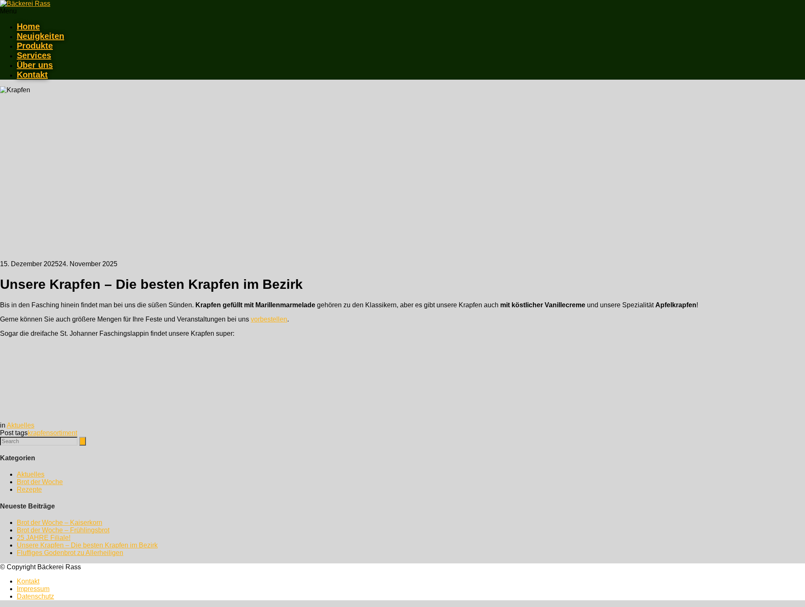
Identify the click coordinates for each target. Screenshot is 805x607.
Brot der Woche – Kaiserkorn (59, 522)
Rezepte (29, 489)
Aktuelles (20, 425)
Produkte (35, 45)
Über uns (35, 65)
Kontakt (32, 74)
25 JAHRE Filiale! (43, 537)
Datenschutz (35, 596)
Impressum (33, 588)
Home (28, 26)
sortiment (63, 432)
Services (34, 55)
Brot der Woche (40, 481)
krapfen (39, 432)
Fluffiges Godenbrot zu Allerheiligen (70, 552)
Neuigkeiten (40, 36)
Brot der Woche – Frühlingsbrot (63, 530)
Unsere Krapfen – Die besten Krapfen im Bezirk (87, 545)
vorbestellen (269, 319)
